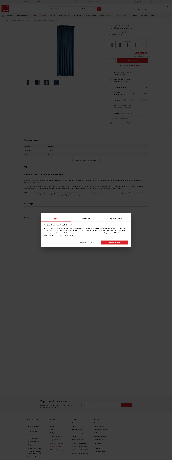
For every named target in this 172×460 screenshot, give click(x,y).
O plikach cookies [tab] (116, 219)
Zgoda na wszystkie (114, 242)
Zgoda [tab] (56, 219)
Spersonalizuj (84, 242)
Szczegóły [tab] (86, 219)
